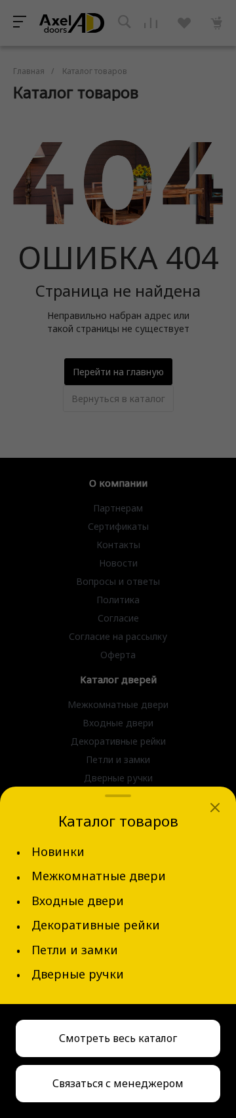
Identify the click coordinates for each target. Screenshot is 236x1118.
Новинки (58, 851)
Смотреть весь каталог (118, 1038)
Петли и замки (74, 950)
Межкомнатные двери (98, 876)
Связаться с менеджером (118, 1083)
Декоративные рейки (95, 925)
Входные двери (77, 900)
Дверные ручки (77, 974)
